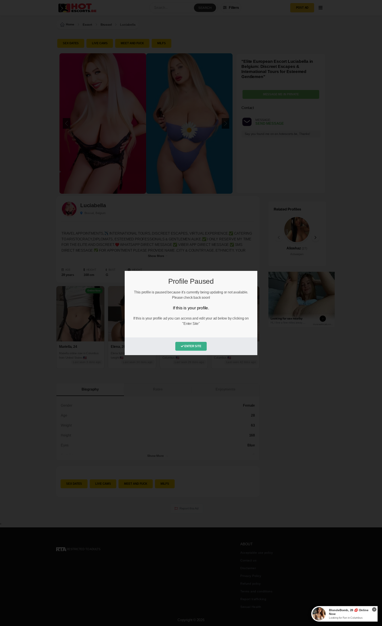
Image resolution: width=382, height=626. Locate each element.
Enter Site (192, 346)
